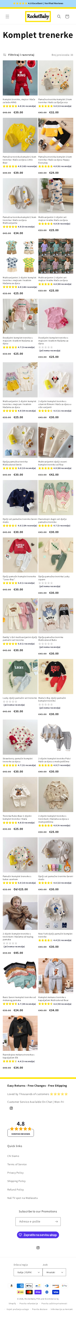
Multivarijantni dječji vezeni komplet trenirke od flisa (52, 463)
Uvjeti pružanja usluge (18, 1309)
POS (38, 1298)
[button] (7, 16)
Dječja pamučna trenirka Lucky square (54, 578)
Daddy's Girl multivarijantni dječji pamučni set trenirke (20, 639)
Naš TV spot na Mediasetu (22, 1198)
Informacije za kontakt (62, 1309)
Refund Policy (15, 1189)
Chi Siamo (13, 1156)
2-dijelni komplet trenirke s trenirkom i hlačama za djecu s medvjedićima (53, 818)
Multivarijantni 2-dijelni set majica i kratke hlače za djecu (53, 218)
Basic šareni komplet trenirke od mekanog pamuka (19, 999)
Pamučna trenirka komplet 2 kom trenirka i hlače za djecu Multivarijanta (19, 220)
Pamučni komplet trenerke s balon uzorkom (17, 878)
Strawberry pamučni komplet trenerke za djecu (18, 760)
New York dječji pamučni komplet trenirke (55, 935)
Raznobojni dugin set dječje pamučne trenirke (52, 520)
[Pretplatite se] (56, 1221)
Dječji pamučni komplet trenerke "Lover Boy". (19, 578)
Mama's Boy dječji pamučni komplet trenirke (52, 699)
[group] (19, 106)
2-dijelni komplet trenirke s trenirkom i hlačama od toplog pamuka (18, 936)
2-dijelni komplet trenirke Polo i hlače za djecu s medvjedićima (54, 760)
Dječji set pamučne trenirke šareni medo (20, 520)
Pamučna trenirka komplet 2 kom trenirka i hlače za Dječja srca (55, 101)
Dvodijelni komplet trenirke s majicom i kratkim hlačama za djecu (18, 340)
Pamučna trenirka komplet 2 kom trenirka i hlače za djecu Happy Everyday (55, 159)
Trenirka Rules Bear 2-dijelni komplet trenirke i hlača (17, 817)
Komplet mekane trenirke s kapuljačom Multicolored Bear (53, 999)
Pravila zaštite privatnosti (54, 1303)
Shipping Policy (16, 1181)
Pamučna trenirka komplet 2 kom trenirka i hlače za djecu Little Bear (19, 159)
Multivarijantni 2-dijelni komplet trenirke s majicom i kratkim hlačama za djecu (19, 280)
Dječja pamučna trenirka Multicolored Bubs (50, 639)
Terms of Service (17, 1164)
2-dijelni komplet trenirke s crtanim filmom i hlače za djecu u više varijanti (54, 404)
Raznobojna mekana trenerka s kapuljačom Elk (18, 1056)
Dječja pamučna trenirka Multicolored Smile (15, 463)
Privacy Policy (15, 1172)
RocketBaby (30, 1298)
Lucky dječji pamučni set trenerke (20, 697)
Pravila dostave (39, 1309)
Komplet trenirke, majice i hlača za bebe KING (19, 101)
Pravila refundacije (29, 1303)
